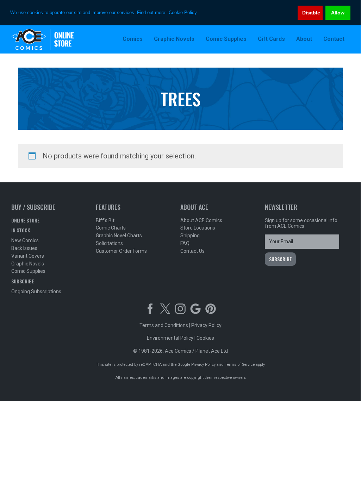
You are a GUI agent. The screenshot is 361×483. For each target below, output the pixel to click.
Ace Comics (57, 39)
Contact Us (192, 251)
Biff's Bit (105, 220)
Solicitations (109, 243)
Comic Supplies (28, 271)
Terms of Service (240, 364)
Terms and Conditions (163, 325)
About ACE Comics (201, 220)
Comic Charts (111, 228)
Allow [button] (337, 12)
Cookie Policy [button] (183, 12)
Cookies (205, 338)
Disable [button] (311, 12)
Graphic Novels (27, 263)
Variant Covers (27, 256)
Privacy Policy (206, 325)
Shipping (190, 235)
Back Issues (24, 248)
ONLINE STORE (25, 220)
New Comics (25, 240)
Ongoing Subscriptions (36, 291)
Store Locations (197, 228)
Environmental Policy (170, 338)
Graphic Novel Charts (119, 235)
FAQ (184, 243)
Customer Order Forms (121, 251)
